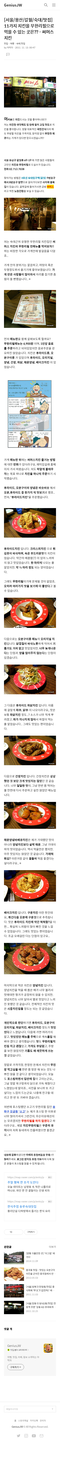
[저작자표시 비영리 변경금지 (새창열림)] (42, 1232)
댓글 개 (8, 1329)
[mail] (41, 1436)
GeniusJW (13, 5)
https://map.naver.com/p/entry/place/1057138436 (27, 1201)
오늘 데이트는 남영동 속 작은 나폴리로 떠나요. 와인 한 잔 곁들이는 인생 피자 (29, 1188)
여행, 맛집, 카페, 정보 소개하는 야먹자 (23, 1358)
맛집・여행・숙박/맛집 (14, 43)
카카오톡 (34, 1420)
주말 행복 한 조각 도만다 (23, 1182)
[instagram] (26, 1436)
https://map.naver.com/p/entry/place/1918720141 (27, 1177)
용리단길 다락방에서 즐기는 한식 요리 (29, 1211)
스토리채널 (23, 1420)
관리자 (43, 1420)
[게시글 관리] (19, 1232)
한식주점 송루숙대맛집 (22, 1207)
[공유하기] (15, 1232)
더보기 (52, 1247)
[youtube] (34, 1436)
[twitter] (18, 1436)
